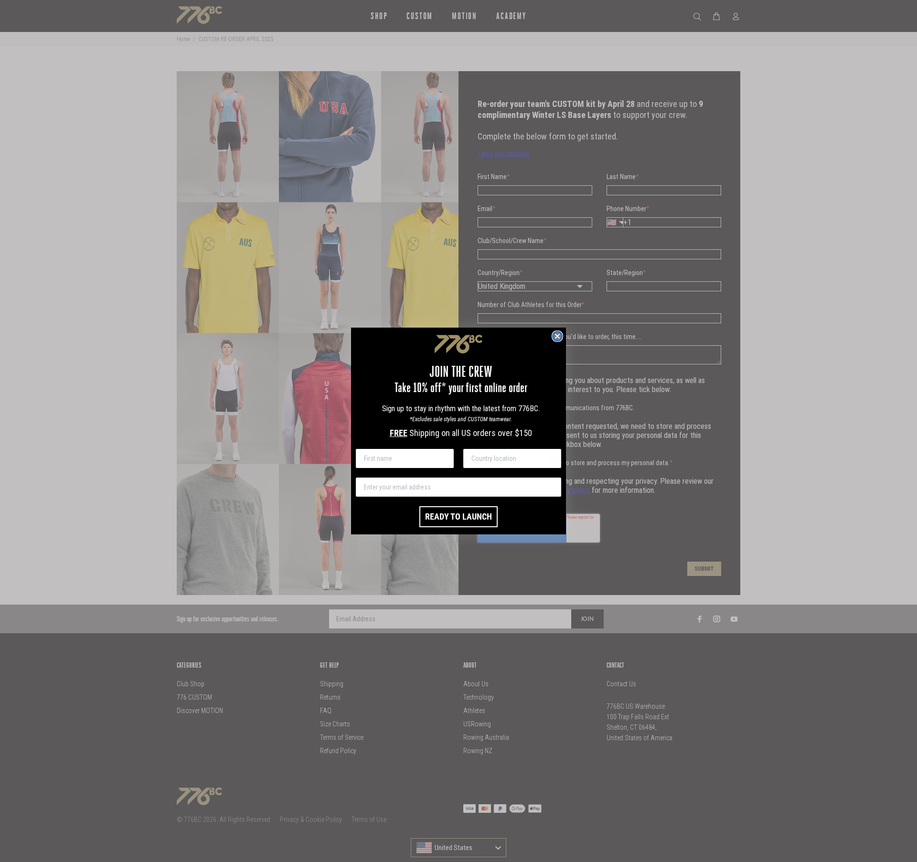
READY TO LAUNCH (458, 516)
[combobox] (509, 458)
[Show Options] (552, 458)
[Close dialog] (557, 336)
